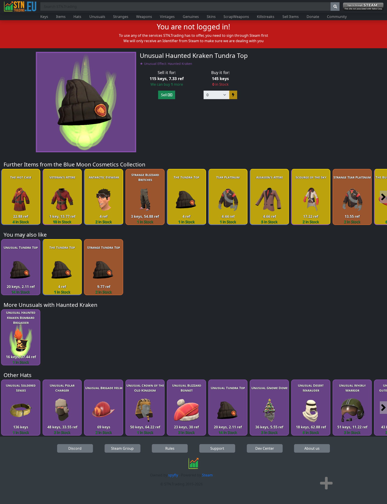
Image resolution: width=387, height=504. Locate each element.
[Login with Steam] (363, 7)
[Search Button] (335, 6)
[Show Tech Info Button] (326, 483)
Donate (313, 16)
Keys (44, 16)
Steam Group (122, 448)
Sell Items (290, 16)
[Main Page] (20, 6)
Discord (75, 448)
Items (61, 16)
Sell (164, 94)
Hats (77, 16)
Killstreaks (265, 16)
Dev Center (264, 448)
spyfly (173, 475)
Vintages (167, 16)
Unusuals (97, 16)
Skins (211, 16)
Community (337, 16)
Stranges (120, 16)
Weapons (144, 16)
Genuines (191, 16)
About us (312, 448)
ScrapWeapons (236, 16)
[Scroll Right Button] (383, 197)
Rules (169, 448)
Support (217, 448)
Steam (207, 475)
